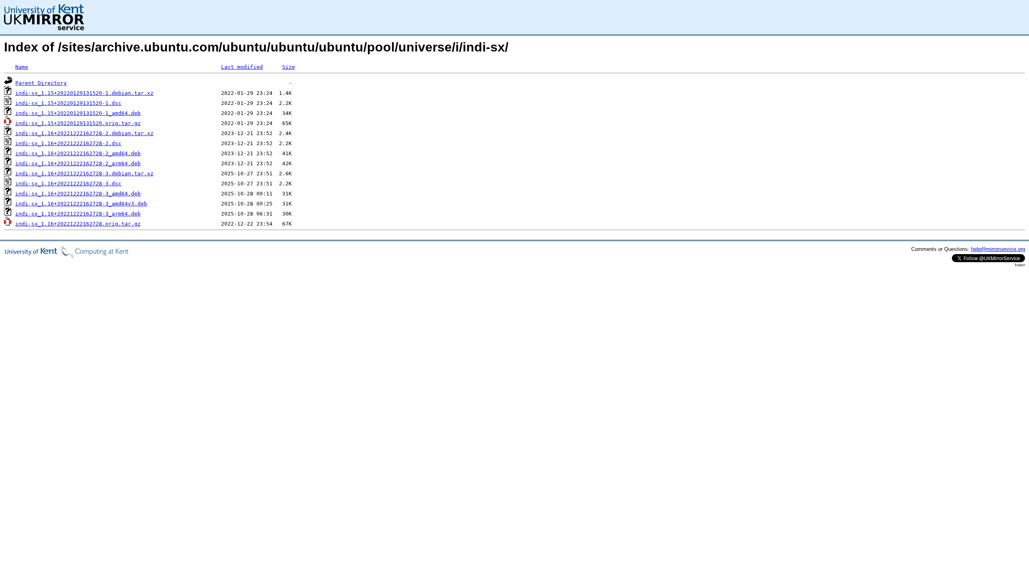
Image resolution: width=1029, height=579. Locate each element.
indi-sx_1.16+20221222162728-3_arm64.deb (78, 214)
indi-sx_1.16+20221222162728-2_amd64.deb (78, 153)
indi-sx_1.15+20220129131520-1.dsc (68, 103)
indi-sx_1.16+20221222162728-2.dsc (68, 143)
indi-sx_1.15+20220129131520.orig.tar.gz (78, 123)
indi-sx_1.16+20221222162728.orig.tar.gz (78, 224)
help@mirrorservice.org (998, 249)
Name (21, 67)
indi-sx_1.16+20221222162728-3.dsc (68, 184)
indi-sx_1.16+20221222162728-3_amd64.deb (78, 194)
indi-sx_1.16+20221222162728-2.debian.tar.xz (84, 133)
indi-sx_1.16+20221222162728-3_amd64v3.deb (81, 204)
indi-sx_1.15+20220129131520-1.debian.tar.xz (84, 93)
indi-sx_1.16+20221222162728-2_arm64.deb (78, 163)
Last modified (242, 67)
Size (288, 67)
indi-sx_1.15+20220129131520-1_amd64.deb (78, 113)
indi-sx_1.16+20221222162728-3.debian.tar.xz (84, 173)
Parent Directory (41, 83)
